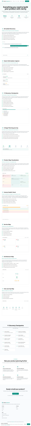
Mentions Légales (4, 413)
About (18, 1)
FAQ (16, 1)
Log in (23, 1)
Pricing (14, 1)
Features (11, 1)
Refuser (25, 424)
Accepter (28, 424)
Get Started (27, 1)
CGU (2, 416)
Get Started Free (15, 393)
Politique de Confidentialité (5, 415)
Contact (21, 1)
